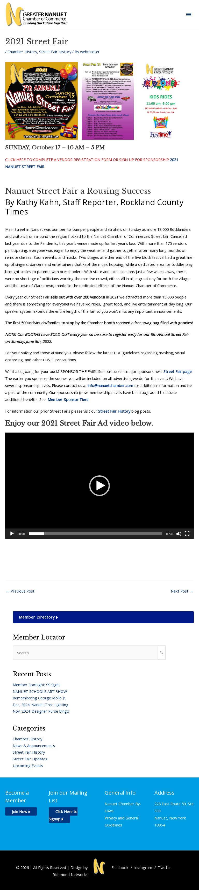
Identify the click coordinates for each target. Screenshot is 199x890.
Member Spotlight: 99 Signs (36, 684)
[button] (99, 485)
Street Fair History (55, 51)
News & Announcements (34, 745)
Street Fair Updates (30, 758)
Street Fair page (178, 371)
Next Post (182, 591)
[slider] (95, 533)
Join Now (19, 811)
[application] (99, 486)
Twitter (164, 867)
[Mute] (178, 533)
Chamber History (22, 51)
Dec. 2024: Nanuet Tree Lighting (40, 704)
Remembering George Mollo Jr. (39, 697)
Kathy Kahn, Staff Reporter (66, 202)
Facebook (119, 867)
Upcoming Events (28, 765)
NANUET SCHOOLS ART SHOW (40, 691)
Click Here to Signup (63, 815)
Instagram (143, 867)
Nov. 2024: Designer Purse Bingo (41, 711)
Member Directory (37, 617)
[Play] (12, 533)
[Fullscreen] (187, 533)
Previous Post (20, 591)
